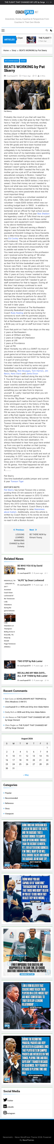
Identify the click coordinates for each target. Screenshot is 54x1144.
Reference (9, 803)
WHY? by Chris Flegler (35, 2)
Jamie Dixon (32, 373)
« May (26, 775)
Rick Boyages (24, 371)
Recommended (11, 61)
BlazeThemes (28, 1140)
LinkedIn (10, 1107)
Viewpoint (9, 814)
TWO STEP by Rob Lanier (29, 661)
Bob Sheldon (43, 213)
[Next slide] (50, 2)
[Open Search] (47, 30)
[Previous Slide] (47, 2)
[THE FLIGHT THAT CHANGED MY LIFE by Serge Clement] (26, 41)
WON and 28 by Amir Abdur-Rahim (34, 707)
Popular (8, 793)
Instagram (11, 1113)
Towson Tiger (17, 481)
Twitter (10, 1100)
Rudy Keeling (17, 313)
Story (23, 61)
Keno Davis (16, 373)
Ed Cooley (13, 238)
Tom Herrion (37, 371)
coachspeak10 (12, 76)
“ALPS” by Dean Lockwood (30, 580)
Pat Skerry (9, 490)
